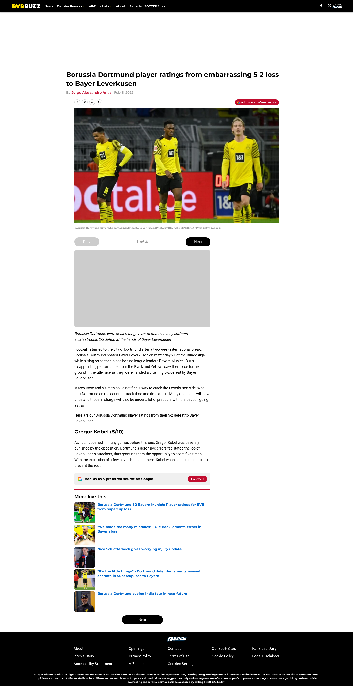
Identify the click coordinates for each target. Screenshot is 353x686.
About (120, 6)
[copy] (99, 102)
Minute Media (52, 674)
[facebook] (321, 5)
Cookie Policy (223, 656)
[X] (329, 5)
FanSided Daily (264, 648)
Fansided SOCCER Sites (147, 6)
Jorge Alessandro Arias (91, 93)
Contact (174, 648)
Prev (86, 242)
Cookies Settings (181, 663)
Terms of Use (179, 656)
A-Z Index (136, 663)
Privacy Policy (140, 656)
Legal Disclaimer (265, 656)
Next (198, 242)
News (49, 6)
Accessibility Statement (93, 663)
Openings (136, 648)
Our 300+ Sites (224, 648)
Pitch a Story (84, 656)
